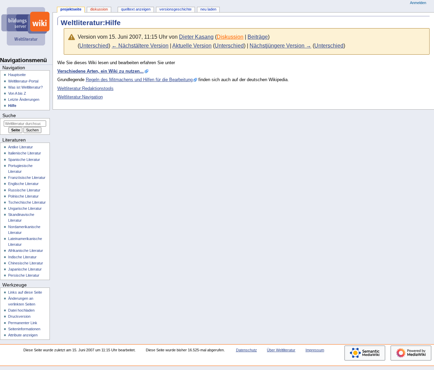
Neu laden (208, 9)
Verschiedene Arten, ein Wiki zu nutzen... (100, 71)
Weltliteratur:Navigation (80, 97)
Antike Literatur (20, 147)
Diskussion (230, 37)
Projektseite (70, 9)
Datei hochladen (21, 310)
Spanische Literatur (24, 160)
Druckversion (19, 316)
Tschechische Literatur (27, 202)
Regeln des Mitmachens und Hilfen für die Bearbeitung (139, 79)
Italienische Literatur (24, 153)
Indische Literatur (22, 257)
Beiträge (258, 37)
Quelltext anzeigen (136, 9)
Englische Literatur (23, 184)
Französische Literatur (26, 177)
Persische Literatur (23, 275)
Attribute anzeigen (23, 335)
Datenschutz (246, 350)
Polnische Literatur (23, 196)
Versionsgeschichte (175, 9)
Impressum (314, 350)
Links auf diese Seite (25, 292)
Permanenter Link (22, 323)
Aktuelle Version (192, 46)
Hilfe (12, 106)
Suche (9, 115)
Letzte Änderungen (23, 99)
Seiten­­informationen (24, 329)
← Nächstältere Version (140, 46)
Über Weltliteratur (281, 350)
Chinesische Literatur (25, 263)
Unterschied (93, 46)
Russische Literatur (24, 190)
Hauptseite (17, 75)
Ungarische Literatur (25, 208)
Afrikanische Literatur (25, 250)
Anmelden (418, 3)
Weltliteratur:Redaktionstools (85, 88)
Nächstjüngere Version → (280, 46)
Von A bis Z (17, 93)
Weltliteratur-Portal (23, 81)
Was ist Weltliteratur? (25, 87)
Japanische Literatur (25, 269)
